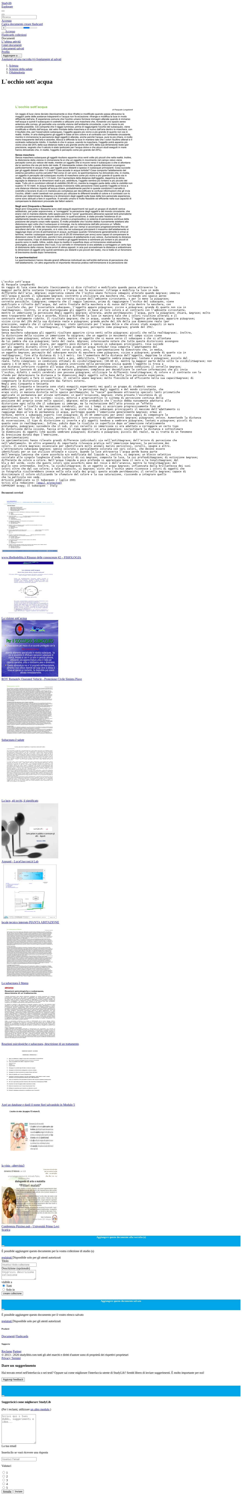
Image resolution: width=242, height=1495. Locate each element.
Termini (16, 1358)
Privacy (6, 1358)
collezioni (20, 34)
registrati (7, 1257)
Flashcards (8, 34)
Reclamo (7, 1351)
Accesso (7, 20)
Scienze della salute (20, 69)
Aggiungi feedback (13, 1379)
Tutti (9, 1285)
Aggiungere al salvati (48, 59)
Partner (17, 1351)
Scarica (6, 1229)
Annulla (7, 1491)
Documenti (8, 1336)
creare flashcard (33, 24)
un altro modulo (40, 1409)
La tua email (9, 1446)
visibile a (7, 1282)
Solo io (10, 1289)
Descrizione (16, 1268)
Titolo (5, 1261)
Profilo (6, 51)
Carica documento (13, 24)
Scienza (13, 65)
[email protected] (49, 482)
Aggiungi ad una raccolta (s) (19, 59)
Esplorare (7, 6)
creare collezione (12, 1293)
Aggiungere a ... (11, 55)
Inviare (18, 1491)
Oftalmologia (17, 72)
